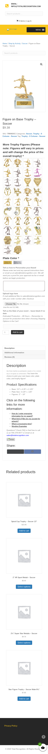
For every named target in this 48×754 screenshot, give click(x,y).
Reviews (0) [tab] (9, 357)
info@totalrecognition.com (26, 6)
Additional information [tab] (14, 353)
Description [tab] (9, 348)
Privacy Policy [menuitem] (10, 726)
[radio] (7, 162)
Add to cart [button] (24, 531)
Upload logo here (10, 294)
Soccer (24, 43)
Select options (24, 587)
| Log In (28, 21)
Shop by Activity (14, 43)
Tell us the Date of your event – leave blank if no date (24, 312)
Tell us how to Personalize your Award (19, 268)
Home (5, 43)
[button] (38, 29)
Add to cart (17, 332)
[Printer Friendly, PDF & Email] (11, 439)
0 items (21, 21)
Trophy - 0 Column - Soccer (33, 136)
